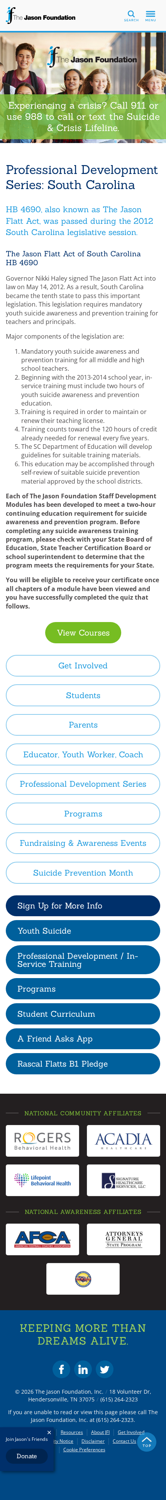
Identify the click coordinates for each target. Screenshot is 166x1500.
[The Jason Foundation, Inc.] (40, 15)
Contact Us (124, 1441)
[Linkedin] (83, 1369)
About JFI (100, 1432)
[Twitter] (104, 1369)
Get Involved (131, 1432)
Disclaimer (93, 1441)
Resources (72, 1432)
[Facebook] (61, 1369)
